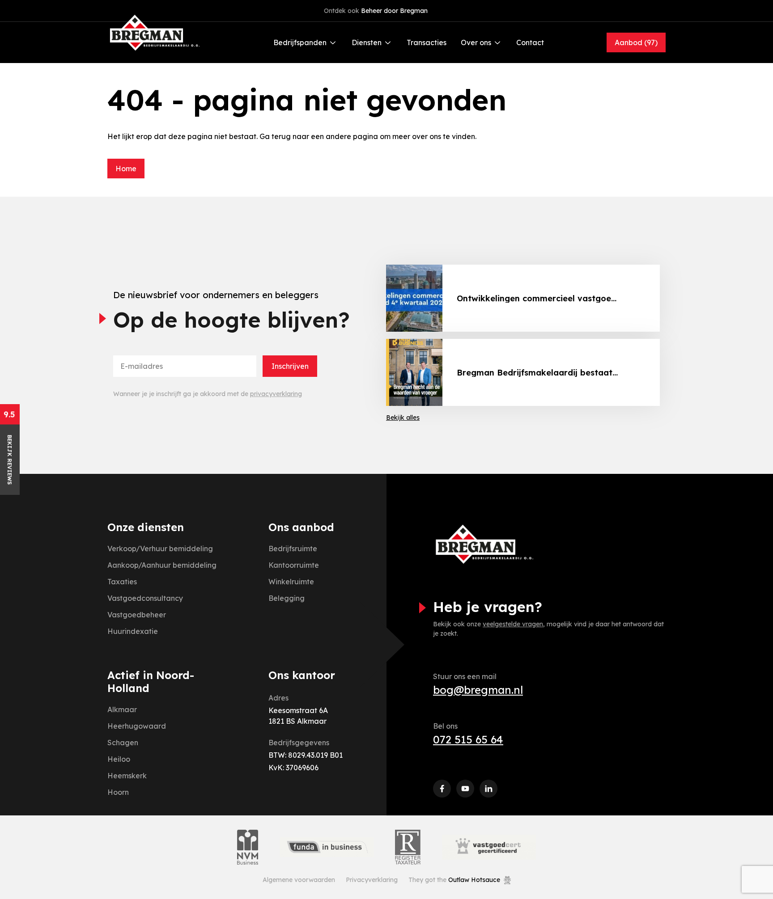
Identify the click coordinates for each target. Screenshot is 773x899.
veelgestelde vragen (513, 624)
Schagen (122, 742)
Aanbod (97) (636, 42)
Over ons (476, 42)
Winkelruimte (291, 581)
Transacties (426, 42)
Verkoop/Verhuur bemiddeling (160, 548)
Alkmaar (122, 709)
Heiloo (118, 759)
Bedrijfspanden (300, 42)
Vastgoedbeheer (136, 614)
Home (125, 168)
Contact (530, 42)
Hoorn (118, 792)
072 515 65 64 (468, 739)
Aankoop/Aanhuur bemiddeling (162, 565)
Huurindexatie (132, 631)
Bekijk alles (403, 418)
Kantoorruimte (293, 565)
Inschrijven (290, 366)
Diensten (367, 42)
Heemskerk (127, 775)
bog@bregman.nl (478, 689)
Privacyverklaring (372, 880)
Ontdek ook (376, 11)
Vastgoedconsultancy (145, 598)
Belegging (286, 598)
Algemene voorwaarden (299, 880)
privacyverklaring (276, 394)
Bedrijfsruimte (292, 548)
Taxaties (122, 581)
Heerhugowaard (136, 726)
